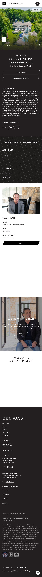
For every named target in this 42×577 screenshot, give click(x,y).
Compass (5, 503)
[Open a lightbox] (4, 39)
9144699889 (6, 231)
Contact (21, 243)
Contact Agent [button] (21, 72)
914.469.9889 (10, 467)
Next (10, 45)
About (4, 430)
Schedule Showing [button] (21, 78)
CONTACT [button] (21, 334)
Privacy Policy (24, 571)
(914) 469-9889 (7, 446)
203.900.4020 (10, 482)
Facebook (5, 490)
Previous (6, 45)
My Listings (6, 432)
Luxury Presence (19, 567)
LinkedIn (5, 499)
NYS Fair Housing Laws (14, 514)
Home (4, 427)
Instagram (5, 494)
